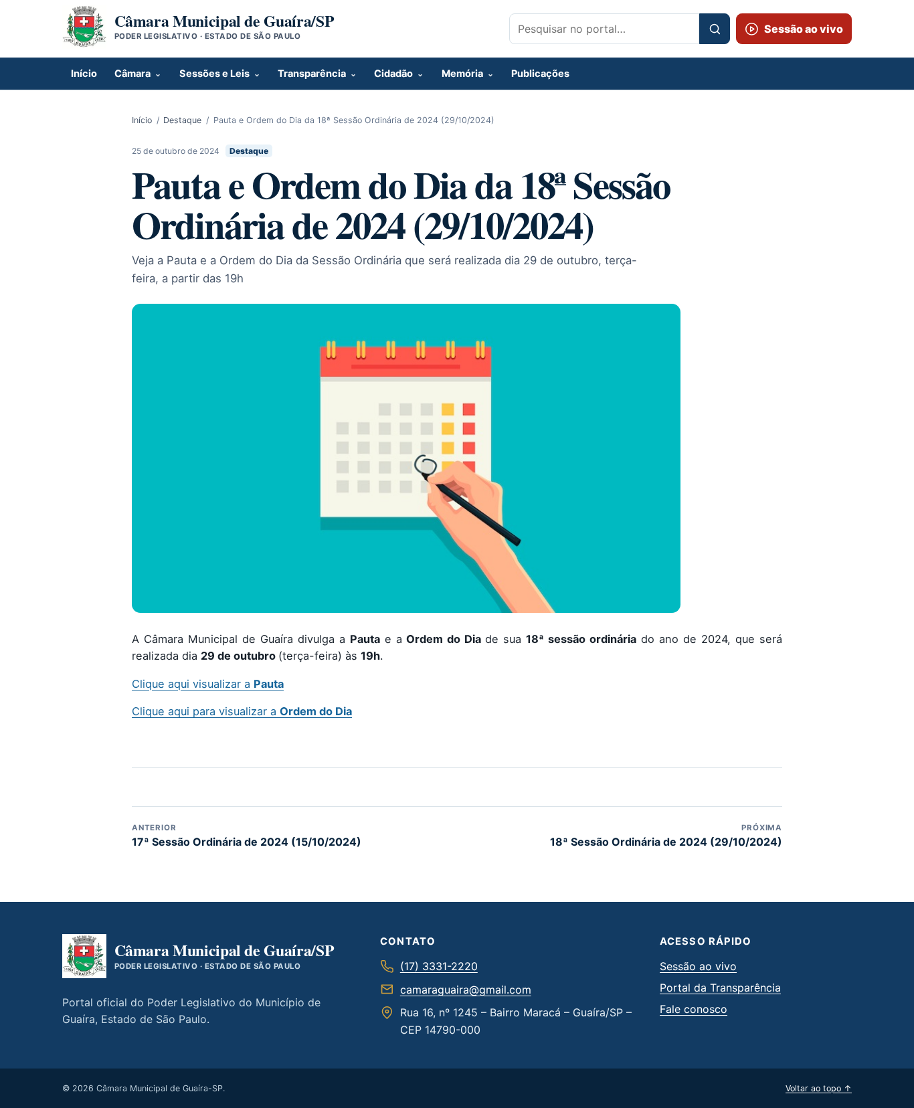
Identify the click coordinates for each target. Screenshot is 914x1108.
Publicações (540, 74)
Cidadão (393, 74)
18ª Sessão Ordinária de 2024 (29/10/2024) (666, 835)
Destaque (182, 120)
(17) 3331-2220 (439, 966)
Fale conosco (693, 1009)
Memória (462, 74)
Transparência (312, 74)
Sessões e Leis (214, 74)
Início (84, 74)
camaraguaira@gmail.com (465, 989)
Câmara (132, 74)
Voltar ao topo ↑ (819, 1088)
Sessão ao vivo (698, 966)
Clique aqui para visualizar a (242, 711)
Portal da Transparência (720, 987)
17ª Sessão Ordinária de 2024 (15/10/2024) (246, 835)
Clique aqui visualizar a (208, 683)
